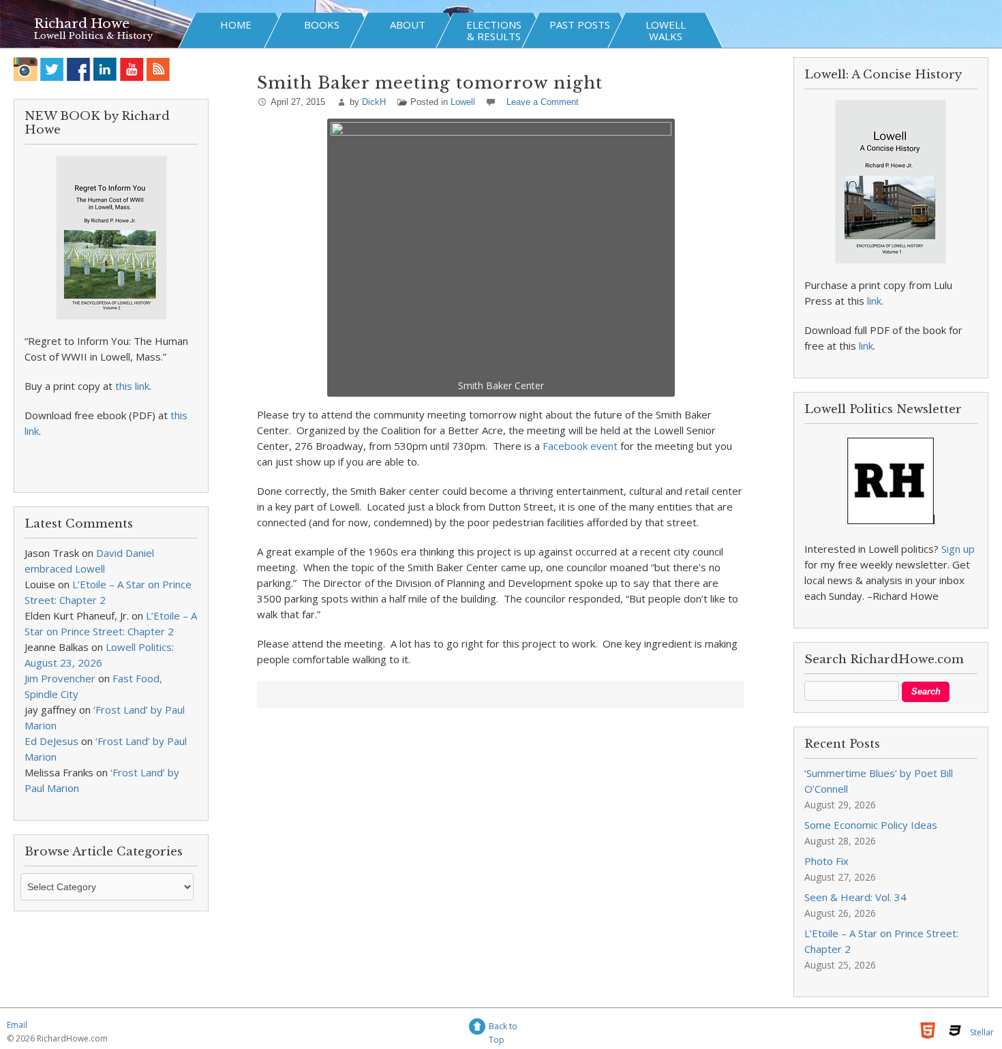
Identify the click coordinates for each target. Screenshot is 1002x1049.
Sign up (958, 549)
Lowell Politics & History (93, 36)
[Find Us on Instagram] (25, 69)
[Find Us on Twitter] (52, 69)
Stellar (982, 1032)
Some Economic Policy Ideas (870, 825)
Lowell (463, 102)
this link (132, 386)
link (874, 300)
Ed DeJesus (51, 741)
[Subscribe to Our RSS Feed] (158, 69)
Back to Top (503, 1028)
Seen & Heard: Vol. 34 (855, 897)
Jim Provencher (60, 678)
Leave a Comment (542, 102)
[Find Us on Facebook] (79, 69)
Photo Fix (826, 861)
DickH (374, 102)
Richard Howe (82, 23)
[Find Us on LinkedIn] (105, 69)
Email (17, 1025)
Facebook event (580, 446)
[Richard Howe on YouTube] (132, 69)
